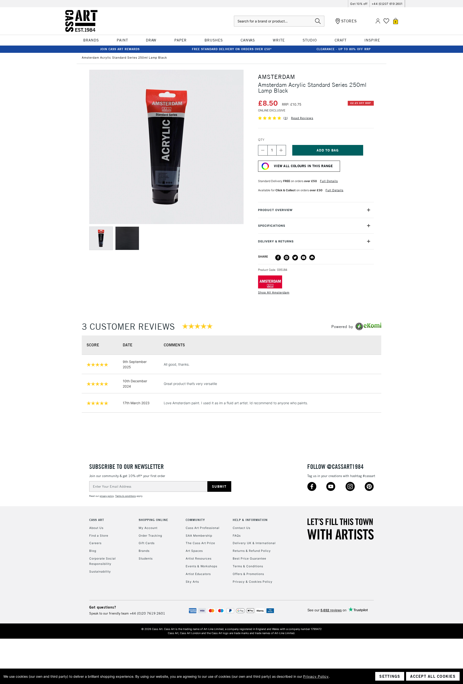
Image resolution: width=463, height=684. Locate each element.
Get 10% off (358, 4)
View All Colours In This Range (303, 166)
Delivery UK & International (254, 543)
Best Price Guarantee (249, 558)
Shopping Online (153, 520)
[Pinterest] (286, 257)
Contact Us (241, 528)
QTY (261, 140)
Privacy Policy (316, 676)
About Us (96, 528)
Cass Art (96, 520)
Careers (95, 543)
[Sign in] (378, 21)
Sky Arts (192, 581)
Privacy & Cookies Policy (252, 581)
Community (195, 520)
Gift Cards (147, 543)
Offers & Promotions (248, 574)
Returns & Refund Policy (252, 551)
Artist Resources (198, 558)
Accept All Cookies (433, 676)
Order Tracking (150, 535)
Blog (92, 551)
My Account (148, 528)
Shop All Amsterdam (273, 292)
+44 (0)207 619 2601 (387, 4)
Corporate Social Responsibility (102, 561)
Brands (144, 551)
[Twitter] (295, 257)
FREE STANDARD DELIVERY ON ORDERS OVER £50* (232, 49)
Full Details (329, 181)
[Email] (303, 257)
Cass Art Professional (202, 528)
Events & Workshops (201, 566)
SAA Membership (199, 535)
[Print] (312, 257)
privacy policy (107, 496)
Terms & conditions (125, 496)
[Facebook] (278, 257)
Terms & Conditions (248, 566)
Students (146, 558)
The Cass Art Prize (200, 543)
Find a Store (98, 535)
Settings (389, 676)
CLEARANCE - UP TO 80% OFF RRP (344, 49)
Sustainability (100, 571)
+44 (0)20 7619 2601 (147, 613)
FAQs (237, 535)
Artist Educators (198, 574)
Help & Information (250, 520)
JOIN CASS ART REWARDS (120, 49)
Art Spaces (194, 551)
